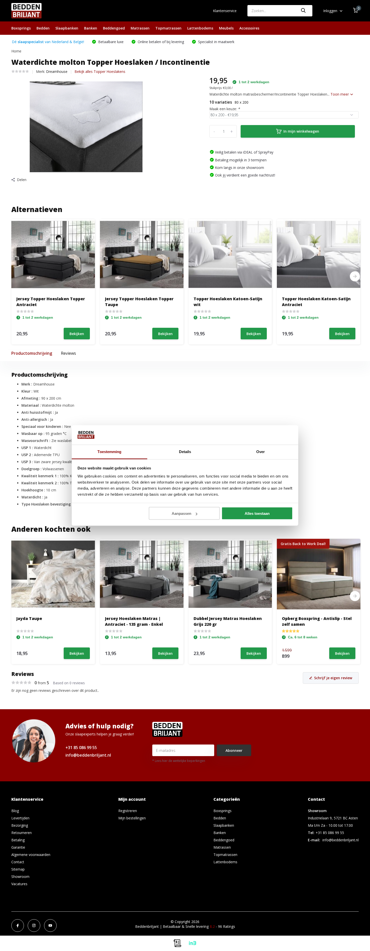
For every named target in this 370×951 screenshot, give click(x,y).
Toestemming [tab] (109, 451)
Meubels (226, 28)
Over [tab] (260, 451)
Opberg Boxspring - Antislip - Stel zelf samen (317, 621)
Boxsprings (21, 28)
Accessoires (249, 28)
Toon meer (340, 94)
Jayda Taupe (29, 618)
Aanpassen (181, 513)
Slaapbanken (66, 28)
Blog (15, 810)
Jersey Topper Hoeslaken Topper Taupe (139, 301)
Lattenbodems (200, 28)
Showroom (20, 876)
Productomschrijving (31, 353)
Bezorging (19, 825)
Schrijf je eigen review (333, 677)
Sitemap (18, 869)
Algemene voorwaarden (30, 854)
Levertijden (20, 818)
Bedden (43, 28)
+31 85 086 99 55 (81, 747)
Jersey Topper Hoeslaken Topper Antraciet (50, 301)
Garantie (18, 847)
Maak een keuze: (224, 108)
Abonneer (234, 750)
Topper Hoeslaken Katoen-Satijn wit (228, 301)
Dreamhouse (56, 71)
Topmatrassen (168, 28)
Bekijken (76, 333)
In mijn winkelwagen (301, 131)
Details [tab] (185, 451)
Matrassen (140, 28)
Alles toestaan (257, 513)
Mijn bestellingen (132, 818)
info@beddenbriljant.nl (88, 755)
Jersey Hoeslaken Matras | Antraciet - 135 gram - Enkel (134, 621)
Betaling (18, 840)
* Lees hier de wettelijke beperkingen (178, 761)
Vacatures (19, 883)
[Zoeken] (303, 10)
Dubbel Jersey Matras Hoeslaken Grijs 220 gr (228, 621)
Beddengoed (114, 28)
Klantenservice (225, 10)
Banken (90, 28)
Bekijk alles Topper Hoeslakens (100, 71)
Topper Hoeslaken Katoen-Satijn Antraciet (316, 301)
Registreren (127, 810)
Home (16, 51)
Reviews (68, 353)
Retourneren (21, 832)
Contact (17, 861)
